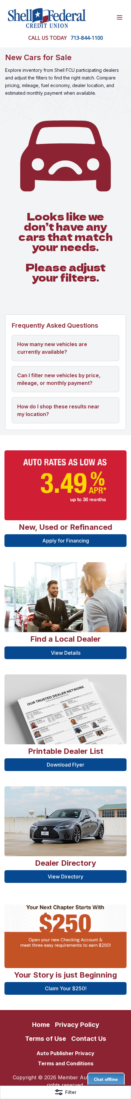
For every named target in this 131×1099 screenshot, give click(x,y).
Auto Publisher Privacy (65, 1053)
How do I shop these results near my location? (58, 410)
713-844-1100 (87, 37)
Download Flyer (65, 764)
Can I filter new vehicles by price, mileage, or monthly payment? (58, 379)
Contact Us (88, 1038)
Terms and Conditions (65, 1063)
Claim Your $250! (65, 988)
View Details (65, 653)
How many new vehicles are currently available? (52, 348)
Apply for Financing (65, 540)
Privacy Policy (77, 1024)
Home (41, 1024)
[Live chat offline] (106, 1079)
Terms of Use (45, 1038)
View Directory (65, 876)
